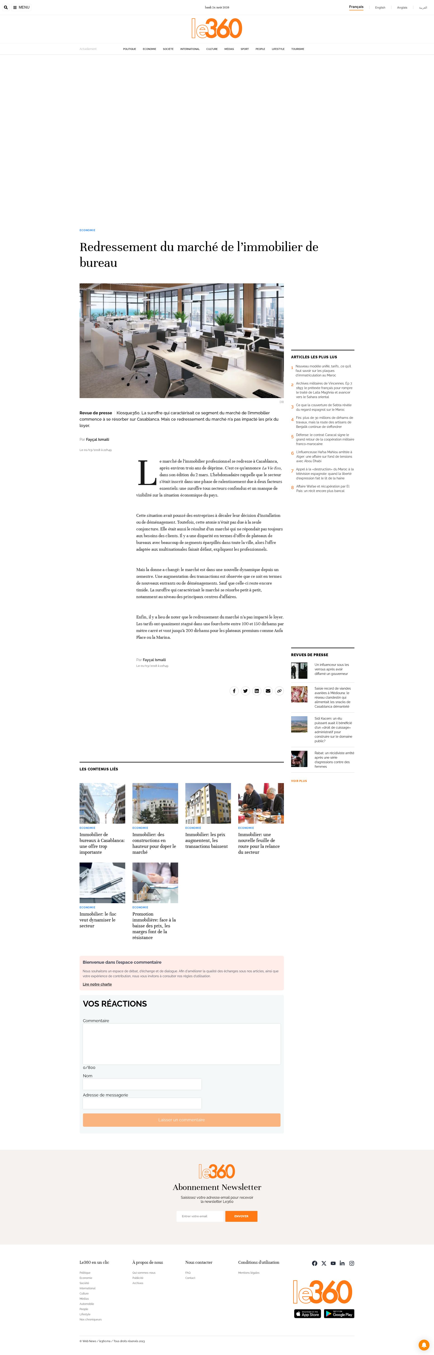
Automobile (87, 1304)
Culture (212, 49)
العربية (423, 7)
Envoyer (241, 1216)
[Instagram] (351, 1263)
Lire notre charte (97, 984)
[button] (424, 1345)
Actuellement (88, 49)
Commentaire (96, 1020)
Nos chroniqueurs (91, 1319)
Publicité (137, 1278)
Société (168, 49)
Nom (87, 1075)
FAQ (188, 1272)
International (190, 49)
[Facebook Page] (314, 1263)
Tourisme (297, 49)
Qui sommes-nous (144, 1272)
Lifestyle (278, 49)
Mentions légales (248, 1272)
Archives (137, 1283)
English (380, 7)
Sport (245, 49)
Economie (149, 49)
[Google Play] (339, 1313)
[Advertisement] (135, 122)
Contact (190, 1278)
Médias (229, 49)
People (260, 49)
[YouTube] (333, 1263)
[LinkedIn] (342, 1263)
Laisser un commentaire (181, 1119)
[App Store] (307, 1313)
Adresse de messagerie (105, 1095)
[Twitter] (324, 1263)
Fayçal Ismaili (97, 439)
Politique (129, 49)
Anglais (402, 7)
